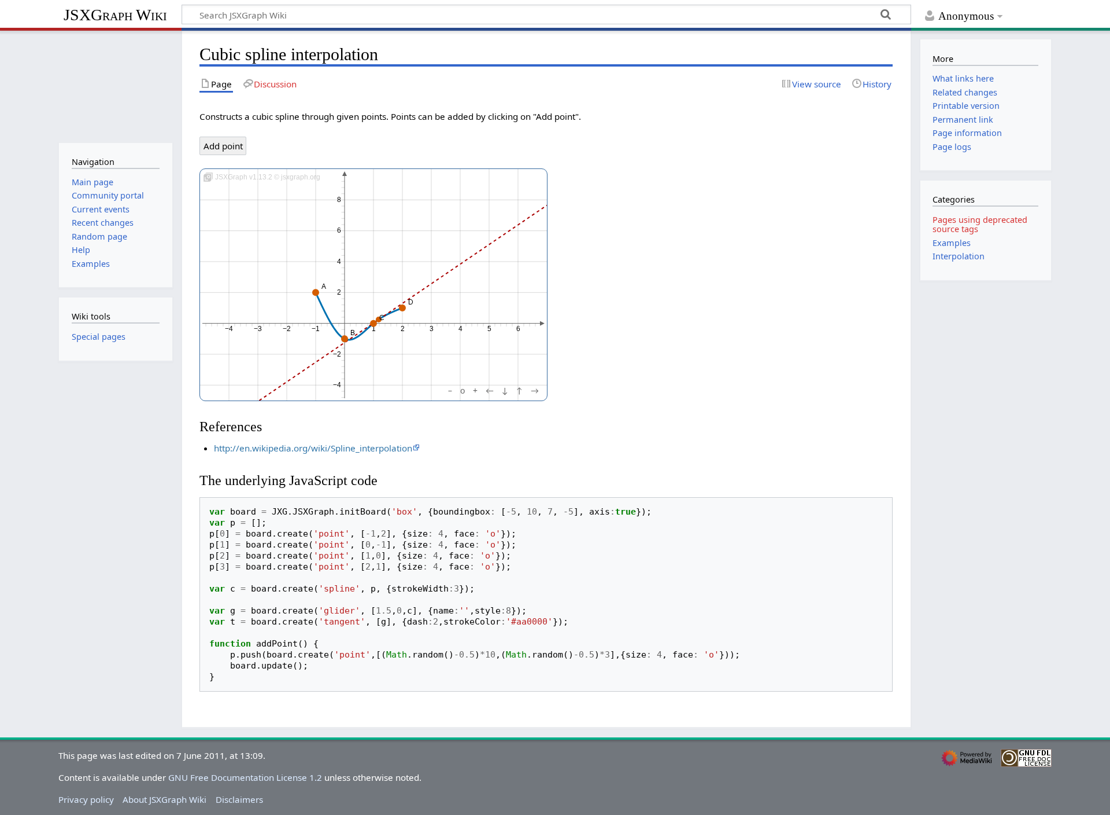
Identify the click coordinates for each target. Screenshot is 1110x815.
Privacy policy (86, 799)
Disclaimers (239, 799)
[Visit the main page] (115, 85)
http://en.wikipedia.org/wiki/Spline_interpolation (313, 448)
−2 (287, 329)
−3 (258, 329)
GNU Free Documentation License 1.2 (245, 777)
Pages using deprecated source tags (980, 224)
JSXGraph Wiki (115, 15)
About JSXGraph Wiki (164, 799)
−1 (316, 329)
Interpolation (959, 256)
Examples (952, 242)
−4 (229, 329)
